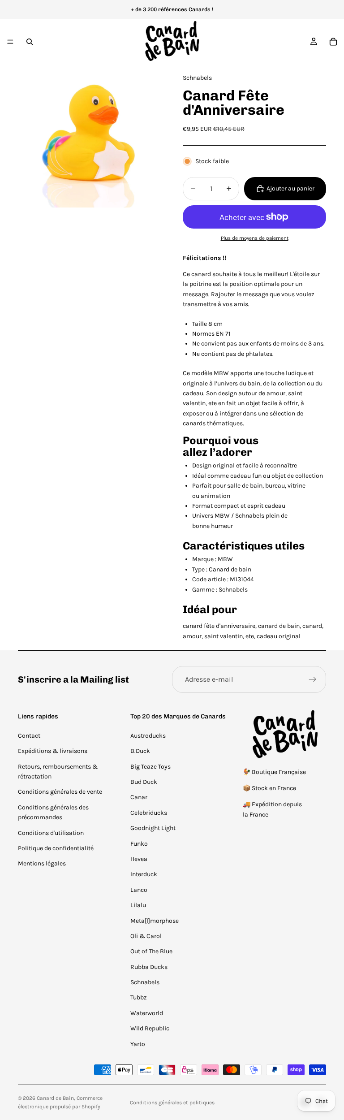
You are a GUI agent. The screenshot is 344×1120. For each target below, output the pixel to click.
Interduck (143, 874)
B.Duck (140, 751)
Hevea (138, 859)
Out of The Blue (151, 951)
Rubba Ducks (149, 967)
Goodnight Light (153, 828)
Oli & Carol (146, 936)
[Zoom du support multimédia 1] (89, 136)
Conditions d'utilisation (51, 833)
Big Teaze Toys (150, 766)
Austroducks (148, 735)
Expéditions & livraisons (52, 751)
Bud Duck (143, 782)
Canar (138, 797)
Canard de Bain (55, 1098)
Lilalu (138, 905)
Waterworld (146, 1013)
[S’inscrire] (312, 679)
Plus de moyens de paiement (254, 238)
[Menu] (10, 41)
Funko (139, 844)
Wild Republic (149, 1028)
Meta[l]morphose (154, 921)
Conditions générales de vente (60, 792)
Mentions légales (42, 863)
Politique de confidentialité (56, 848)
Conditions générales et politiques (172, 1102)
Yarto (137, 1044)
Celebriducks (148, 813)
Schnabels (144, 982)
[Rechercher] (29, 42)
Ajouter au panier (290, 188)
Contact (29, 735)
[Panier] (333, 42)
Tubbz (138, 997)
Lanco (138, 890)
